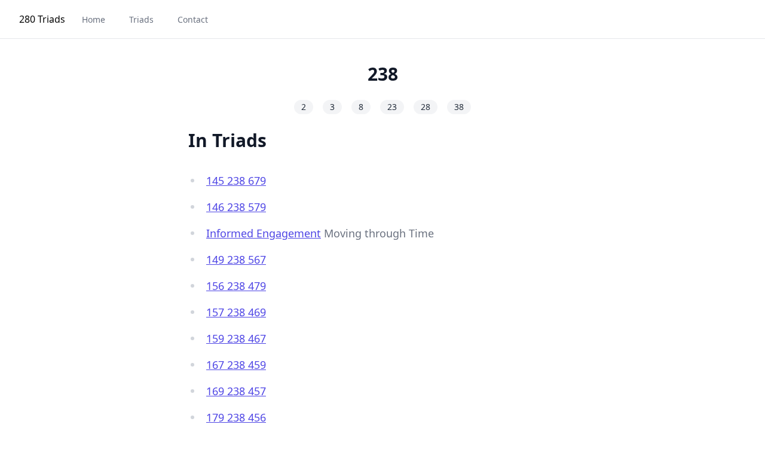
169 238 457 (236, 391)
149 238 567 (236, 259)
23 (392, 106)
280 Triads (42, 19)
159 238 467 (236, 338)
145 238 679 (236, 180)
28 (425, 106)
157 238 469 (236, 312)
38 (459, 106)
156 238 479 (236, 286)
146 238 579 (236, 207)
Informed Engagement (263, 233)
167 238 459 (236, 365)
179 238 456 (236, 417)
